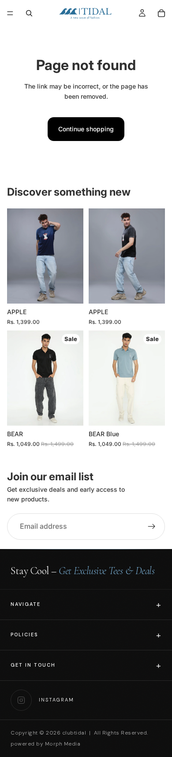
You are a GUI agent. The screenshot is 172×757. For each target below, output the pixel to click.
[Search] (29, 13)
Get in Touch (33, 665)
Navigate (26, 604)
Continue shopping (86, 129)
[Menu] (10, 13)
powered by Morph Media (45, 743)
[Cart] (161, 13)
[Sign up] (151, 526)
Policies (24, 634)
